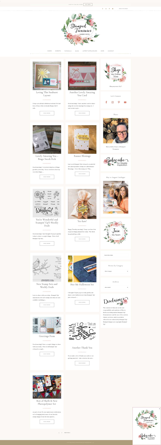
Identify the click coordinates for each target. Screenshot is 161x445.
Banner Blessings (82, 156)
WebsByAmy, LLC (89, 442)
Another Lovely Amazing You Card (82, 94)
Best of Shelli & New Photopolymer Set (46, 402)
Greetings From (47, 336)
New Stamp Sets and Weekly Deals (46, 285)
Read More (47, 113)
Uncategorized (47, 99)
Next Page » (67, 432)
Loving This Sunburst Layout (47, 94)
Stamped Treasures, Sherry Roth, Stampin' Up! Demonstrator (80, 29)
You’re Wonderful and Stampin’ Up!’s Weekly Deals (47, 222)
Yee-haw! (82, 221)
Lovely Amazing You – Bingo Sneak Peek (47, 157)
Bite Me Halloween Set (82, 284)
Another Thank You (82, 347)
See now (88, 4)
